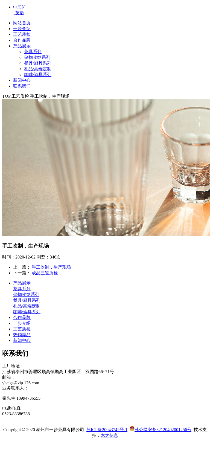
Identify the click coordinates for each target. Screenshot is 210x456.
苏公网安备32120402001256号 (163, 429)
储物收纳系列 (37, 57)
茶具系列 (33, 51)
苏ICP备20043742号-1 (106, 429)
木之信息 (109, 435)
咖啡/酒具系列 (37, 74)
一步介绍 (22, 323)
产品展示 (22, 283)
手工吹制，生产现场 (51, 267)
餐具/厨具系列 (37, 63)
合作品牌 (22, 317)
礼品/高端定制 (37, 68)
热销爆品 (22, 334)
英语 (18, 12)
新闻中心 (22, 340)
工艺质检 (22, 329)
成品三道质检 (45, 273)
